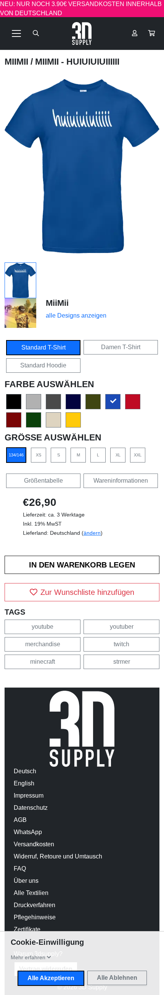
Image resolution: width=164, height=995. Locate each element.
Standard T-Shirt (43, 347)
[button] (151, 33)
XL (118, 455)
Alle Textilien (31, 893)
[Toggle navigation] (16, 33)
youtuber (121, 626)
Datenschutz (31, 807)
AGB (20, 820)
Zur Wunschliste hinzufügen (87, 592)
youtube (42, 626)
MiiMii (18, 62)
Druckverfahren (34, 905)
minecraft (42, 661)
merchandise (42, 644)
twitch (121, 644)
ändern (92, 533)
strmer (121, 661)
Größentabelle (43, 480)
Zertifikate (27, 929)
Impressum (28, 795)
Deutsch (25, 771)
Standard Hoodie (43, 365)
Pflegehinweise (35, 917)
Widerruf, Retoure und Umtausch (58, 856)
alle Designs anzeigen (76, 315)
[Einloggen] (134, 33)
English (24, 783)
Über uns (26, 880)
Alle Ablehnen (117, 977)
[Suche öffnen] (35, 33)
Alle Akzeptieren (50, 978)
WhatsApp (28, 832)
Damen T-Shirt (120, 347)
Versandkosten (34, 844)
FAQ (20, 868)
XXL (137, 455)
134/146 (16, 455)
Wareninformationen (120, 480)
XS (38, 455)
